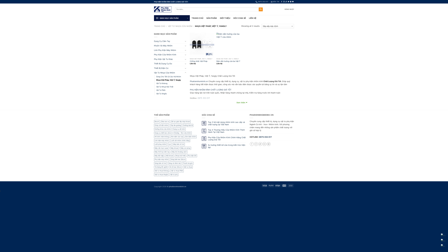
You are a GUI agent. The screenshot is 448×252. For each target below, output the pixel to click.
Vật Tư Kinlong (161, 83)
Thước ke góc (188, 163)
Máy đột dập (159, 156)
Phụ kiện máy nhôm (161, 159)
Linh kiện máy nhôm (162, 140)
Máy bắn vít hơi (178, 144)
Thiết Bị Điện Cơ (161, 68)
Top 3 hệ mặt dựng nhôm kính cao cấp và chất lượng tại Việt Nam (226, 123)
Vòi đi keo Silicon (175, 167)
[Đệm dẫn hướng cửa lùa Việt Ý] (228, 45)
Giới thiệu (225, 18)
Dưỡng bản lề (188, 125)
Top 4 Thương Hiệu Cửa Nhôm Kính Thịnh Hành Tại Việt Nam (226, 131)
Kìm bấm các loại (177, 137)
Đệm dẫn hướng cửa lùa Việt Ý (228, 61)
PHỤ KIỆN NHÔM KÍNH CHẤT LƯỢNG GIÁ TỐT (210, 90)
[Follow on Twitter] (288, 2)
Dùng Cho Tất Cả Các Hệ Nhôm (168, 77)
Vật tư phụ (174, 174)
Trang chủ (159, 26)
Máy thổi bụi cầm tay (162, 152)
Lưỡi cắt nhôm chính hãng (180, 140)
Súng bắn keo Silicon (178, 159)
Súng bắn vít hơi (160, 163)
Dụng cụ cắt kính (179, 129)
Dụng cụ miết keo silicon (163, 133)
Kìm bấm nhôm (190, 137)
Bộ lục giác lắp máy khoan (181, 121)
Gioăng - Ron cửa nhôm (182, 133)
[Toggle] (185, 41)
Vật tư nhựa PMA (177, 171)
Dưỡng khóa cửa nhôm (163, 129)
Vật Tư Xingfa (161, 94)
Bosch (157, 121)
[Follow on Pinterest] (290, 2)
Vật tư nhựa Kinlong (162, 171)
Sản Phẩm (211, 18)
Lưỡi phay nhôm (160, 144)
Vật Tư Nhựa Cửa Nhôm (180, 26)
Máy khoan (174, 148)
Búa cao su (165, 121)
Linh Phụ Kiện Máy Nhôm (165, 50)
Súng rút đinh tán (174, 163)
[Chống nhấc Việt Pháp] (202, 45)
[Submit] (261, 9)
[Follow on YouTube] (293, 2)
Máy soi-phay (185, 148)
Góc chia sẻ (239, 18)
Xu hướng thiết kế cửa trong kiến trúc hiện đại (226, 146)
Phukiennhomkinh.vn (199, 81)
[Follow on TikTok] (286, 2)
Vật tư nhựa (188, 167)
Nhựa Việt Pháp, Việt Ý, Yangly (168, 80)
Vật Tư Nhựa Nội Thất (164, 87)
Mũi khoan (169, 156)
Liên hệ (252, 18)
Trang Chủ (197, 18)
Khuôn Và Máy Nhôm (163, 45)
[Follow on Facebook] (281, 2)
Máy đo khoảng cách (179, 152)
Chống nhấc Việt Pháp (198, 61)
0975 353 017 (265, 137)
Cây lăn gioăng (176, 125)
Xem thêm (240, 102)
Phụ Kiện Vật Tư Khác (163, 59)
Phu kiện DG (192, 156)
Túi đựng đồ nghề (161, 167)
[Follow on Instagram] (284, 2)
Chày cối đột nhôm (161, 125)
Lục (169, 144)
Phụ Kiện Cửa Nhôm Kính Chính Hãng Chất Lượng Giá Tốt (227, 138)
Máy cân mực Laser (161, 148)
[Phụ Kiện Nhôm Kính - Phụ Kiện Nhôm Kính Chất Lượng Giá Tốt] (163, 9)
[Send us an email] (264, 144)
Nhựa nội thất (180, 156)
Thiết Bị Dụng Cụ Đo (163, 63)
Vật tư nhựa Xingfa (161, 174)
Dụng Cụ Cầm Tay (162, 41)
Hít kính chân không (162, 137)
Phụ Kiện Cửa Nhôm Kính (165, 54)
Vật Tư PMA (160, 90)
